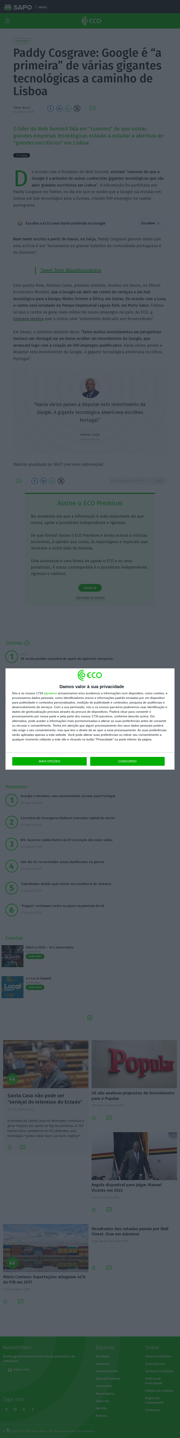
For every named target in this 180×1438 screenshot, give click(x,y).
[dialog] (90, 719)
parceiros (50, 693)
